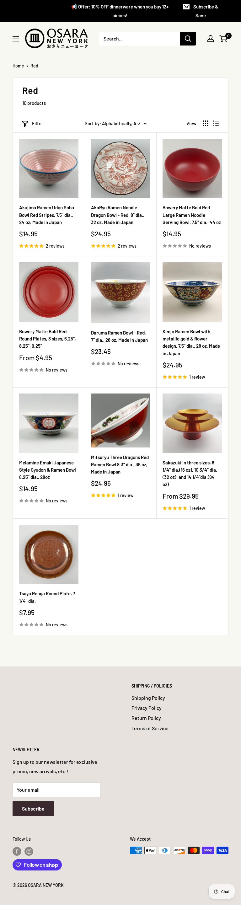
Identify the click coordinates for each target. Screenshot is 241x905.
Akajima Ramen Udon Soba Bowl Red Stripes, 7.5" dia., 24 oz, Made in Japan (46, 215)
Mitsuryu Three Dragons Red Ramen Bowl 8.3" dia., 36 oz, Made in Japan (120, 464)
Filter (37, 123)
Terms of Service (150, 728)
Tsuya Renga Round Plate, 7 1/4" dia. (47, 597)
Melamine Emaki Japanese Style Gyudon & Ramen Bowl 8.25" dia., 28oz (47, 470)
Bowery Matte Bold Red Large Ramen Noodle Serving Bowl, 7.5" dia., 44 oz (192, 215)
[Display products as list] (216, 123)
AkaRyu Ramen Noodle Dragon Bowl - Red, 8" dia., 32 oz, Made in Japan (117, 215)
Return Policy (146, 718)
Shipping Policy (148, 698)
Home (18, 65)
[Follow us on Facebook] (17, 851)
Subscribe (33, 808)
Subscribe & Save (205, 11)
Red (34, 65)
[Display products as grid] (205, 123)
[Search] (188, 39)
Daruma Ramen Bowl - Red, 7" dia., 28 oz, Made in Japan (119, 336)
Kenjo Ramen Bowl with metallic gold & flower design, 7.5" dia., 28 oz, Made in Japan (191, 342)
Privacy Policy (146, 708)
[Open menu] (16, 38)
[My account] (210, 38)
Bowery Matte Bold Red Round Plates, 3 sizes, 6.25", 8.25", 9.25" (47, 339)
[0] (223, 38)
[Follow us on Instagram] (28, 851)
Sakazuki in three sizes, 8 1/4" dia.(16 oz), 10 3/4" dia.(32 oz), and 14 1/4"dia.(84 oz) (190, 473)
